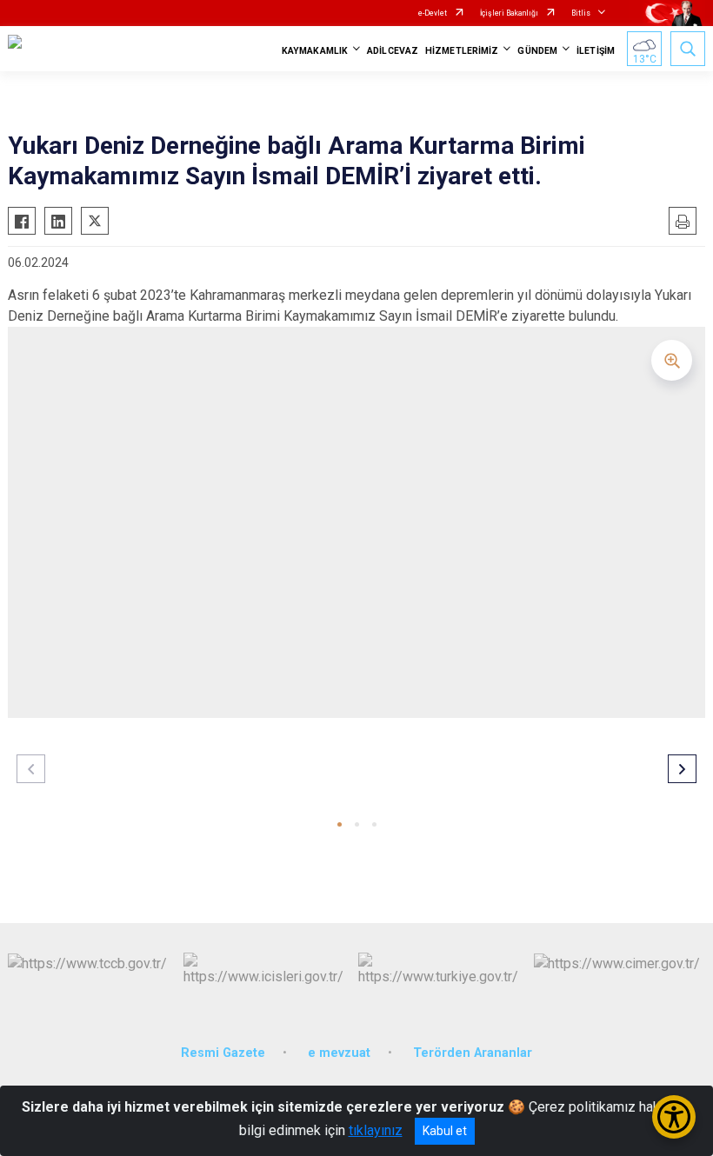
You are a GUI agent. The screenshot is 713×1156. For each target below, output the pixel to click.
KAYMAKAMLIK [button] (315, 50)
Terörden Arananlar (472, 1053)
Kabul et (445, 1131)
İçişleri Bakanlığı (509, 13)
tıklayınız (376, 1130)
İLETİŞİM (595, 50)
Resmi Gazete (223, 1053)
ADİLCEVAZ (392, 50)
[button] (339, 824)
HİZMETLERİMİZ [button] (461, 50)
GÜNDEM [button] (537, 50)
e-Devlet (432, 13)
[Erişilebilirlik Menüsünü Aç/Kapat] (674, 1117)
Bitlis (580, 13)
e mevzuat (339, 1053)
